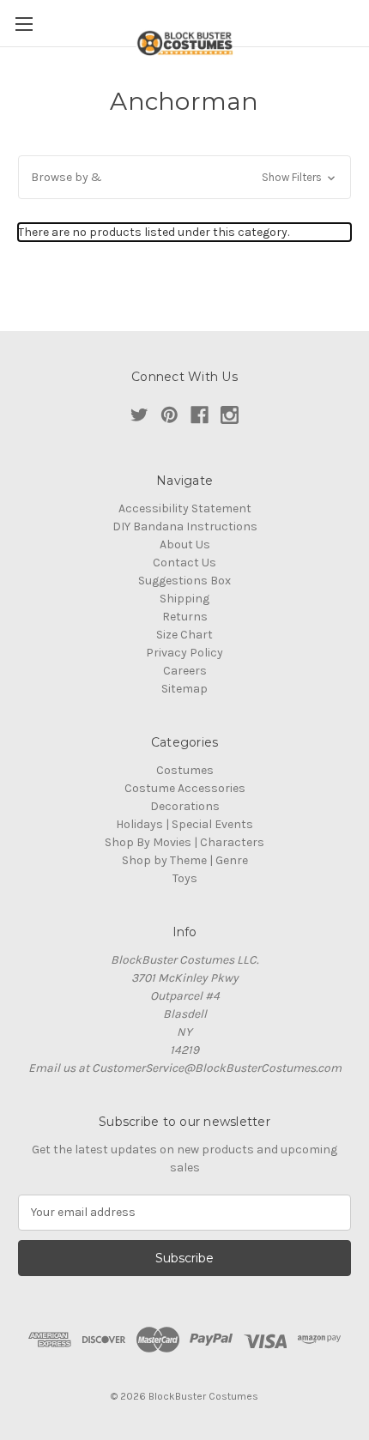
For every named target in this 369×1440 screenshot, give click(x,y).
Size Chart (184, 634)
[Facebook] (200, 415)
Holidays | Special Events (184, 824)
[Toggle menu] (23, 23)
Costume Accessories (184, 788)
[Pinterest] (169, 415)
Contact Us (184, 562)
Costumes (185, 770)
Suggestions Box (184, 580)
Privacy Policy (184, 652)
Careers (185, 670)
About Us (185, 544)
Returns (185, 616)
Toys (184, 878)
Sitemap (184, 688)
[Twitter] (139, 415)
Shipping (184, 598)
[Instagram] (230, 415)
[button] (184, 177)
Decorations (185, 806)
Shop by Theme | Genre (185, 860)
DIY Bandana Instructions (184, 526)
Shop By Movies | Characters (184, 842)
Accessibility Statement (184, 508)
